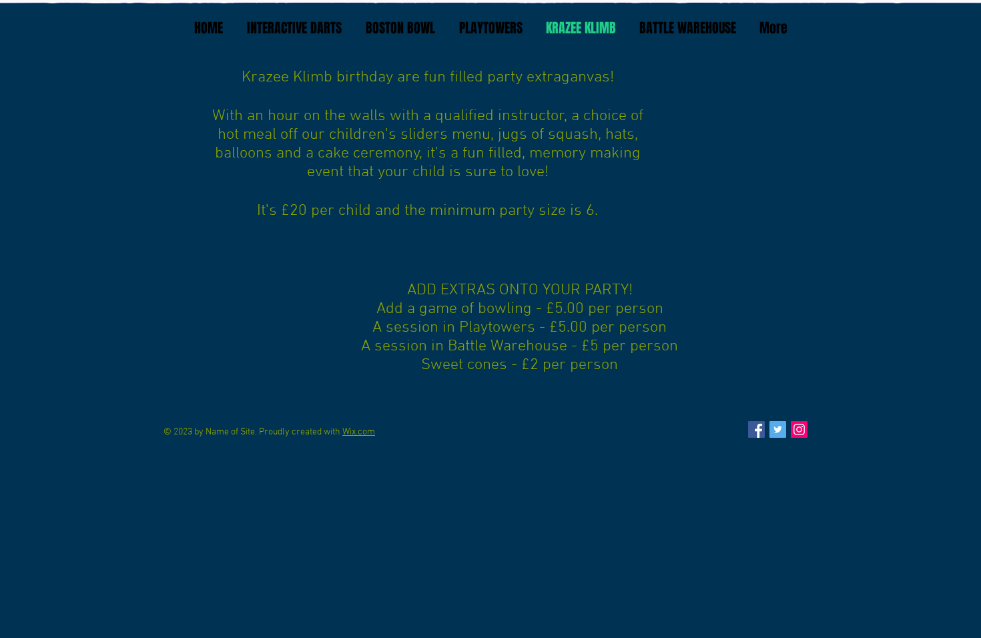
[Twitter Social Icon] (777, 429)
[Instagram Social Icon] (799, 429)
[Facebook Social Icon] (756, 429)
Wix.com (358, 432)
